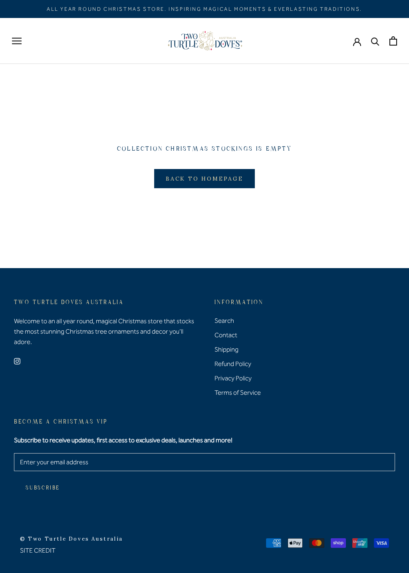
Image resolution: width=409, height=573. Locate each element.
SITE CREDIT (38, 550)
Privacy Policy (233, 378)
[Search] (375, 41)
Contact (225, 335)
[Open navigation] (17, 41)
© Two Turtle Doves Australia (71, 538)
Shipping (226, 349)
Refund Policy (232, 364)
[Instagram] (17, 361)
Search (224, 320)
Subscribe (43, 488)
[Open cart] (393, 41)
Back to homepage (204, 178)
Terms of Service (237, 392)
